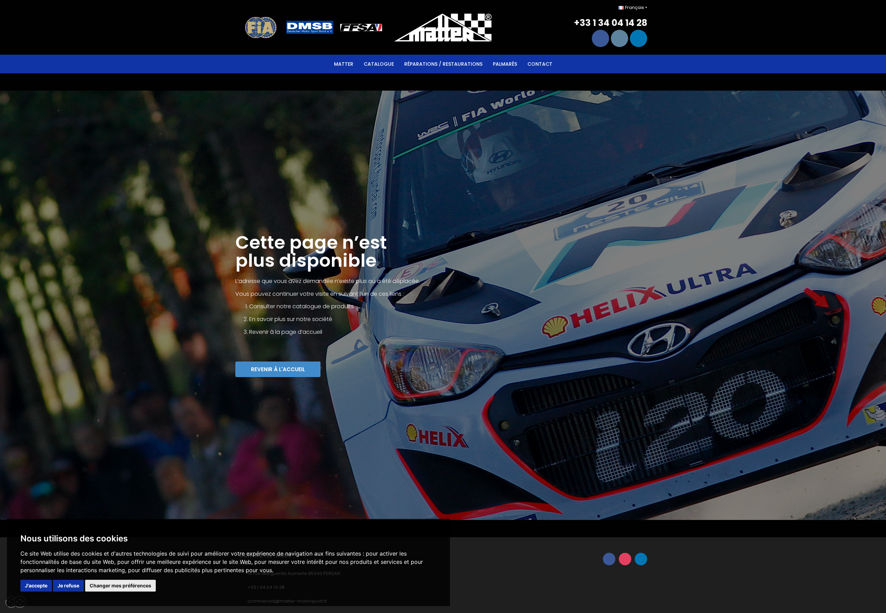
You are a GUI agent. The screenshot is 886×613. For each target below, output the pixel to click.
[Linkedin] (638, 38)
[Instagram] (619, 38)
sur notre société (309, 319)
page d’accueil (301, 332)
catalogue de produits (323, 306)
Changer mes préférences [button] (120, 585)
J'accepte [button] (36, 585)
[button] (277, 369)
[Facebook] (600, 38)
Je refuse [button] (68, 585)
